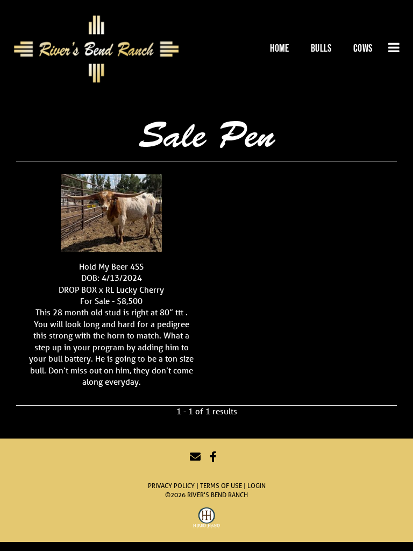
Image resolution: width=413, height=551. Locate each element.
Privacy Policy (171, 485)
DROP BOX (78, 289)
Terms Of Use (221, 485)
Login (256, 485)
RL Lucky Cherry (134, 289)
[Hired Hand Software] (206, 519)
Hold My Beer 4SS (111, 266)
